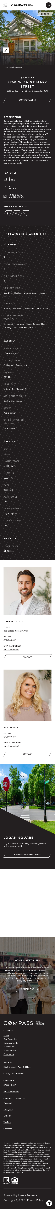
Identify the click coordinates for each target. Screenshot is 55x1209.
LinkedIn (7, 1116)
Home (6, 1035)
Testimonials (9, 1046)
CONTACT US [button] (27, 989)
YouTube (7, 1122)
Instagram (8, 1109)
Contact (28, 657)
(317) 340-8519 (10, 640)
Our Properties (10, 1039)
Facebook (8, 1103)
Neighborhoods (11, 1043)
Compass (8, 1129)
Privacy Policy (35, 1200)
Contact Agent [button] (27, 100)
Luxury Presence (27, 1195)
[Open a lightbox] (6, 50)
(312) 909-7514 (10, 737)
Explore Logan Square (27, 855)
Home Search (10, 1050)
